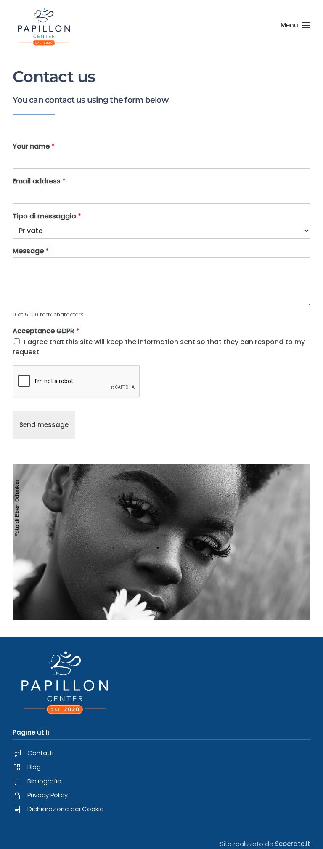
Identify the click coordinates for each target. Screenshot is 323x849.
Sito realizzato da (265, 843)
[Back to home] (44, 25)
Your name (34, 146)
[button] (295, 25)
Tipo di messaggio (47, 216)
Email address (39, 181)
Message (31, 251)
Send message (44, 424)
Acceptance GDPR (46, 331)
